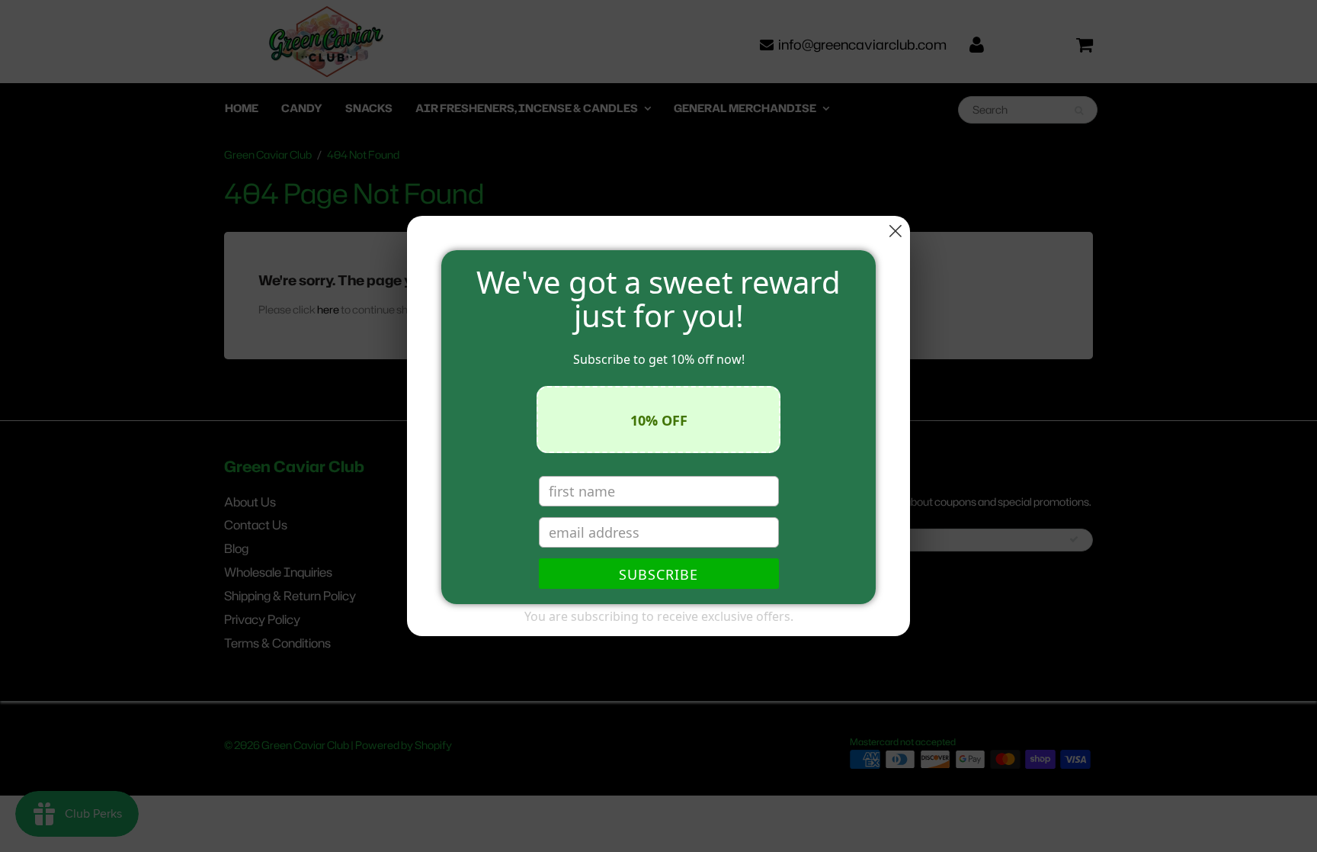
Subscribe (658, 574)
